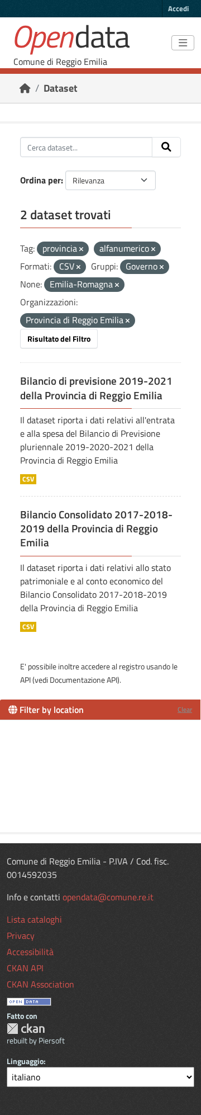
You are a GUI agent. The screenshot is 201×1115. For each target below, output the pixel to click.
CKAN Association (40, 984)
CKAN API (25, 968)
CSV (28, 479)
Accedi (178, 8)
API (25, 680)
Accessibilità (30, 951)
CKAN (26, 1028)
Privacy (21, 935)
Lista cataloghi (34, 919)
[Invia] (166, 147)
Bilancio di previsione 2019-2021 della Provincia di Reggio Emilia (96, 387)
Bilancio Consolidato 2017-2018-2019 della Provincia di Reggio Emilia (96, 528)
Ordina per (40, 180)
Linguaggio (25, 1061)
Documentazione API (83, 680)
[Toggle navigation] (182, 43)
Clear (185, 709)
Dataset (61, 88)
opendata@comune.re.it (108, 897)
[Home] (25, 88)
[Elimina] (81, 249)
